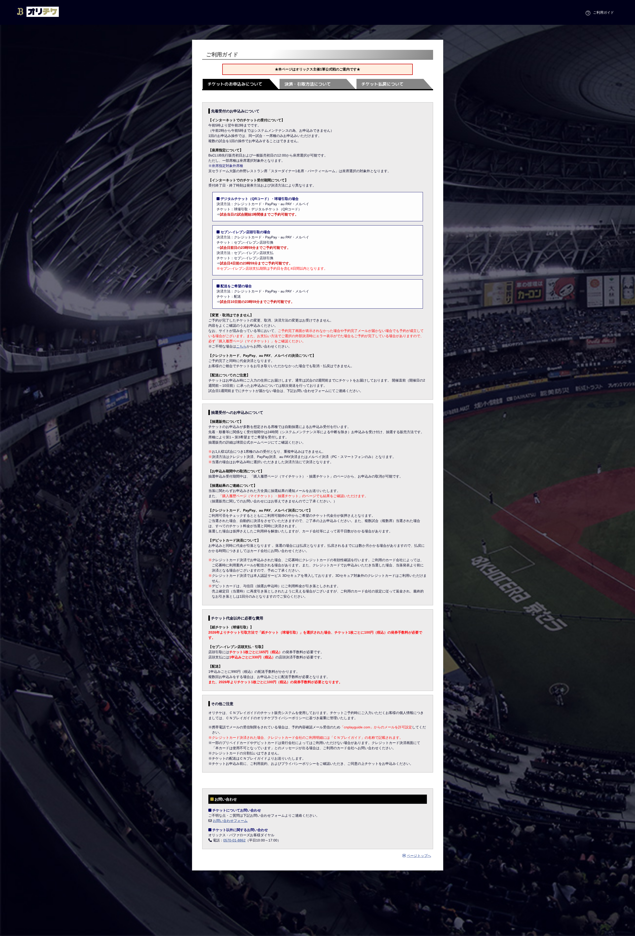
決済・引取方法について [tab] (308, 84)
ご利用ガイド (603, 12)
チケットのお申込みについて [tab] (235, 84)
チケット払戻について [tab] (382, 84)
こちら (241, 346)
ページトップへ (419, 856)
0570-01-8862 (234, 840)
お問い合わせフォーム (230, 821)
